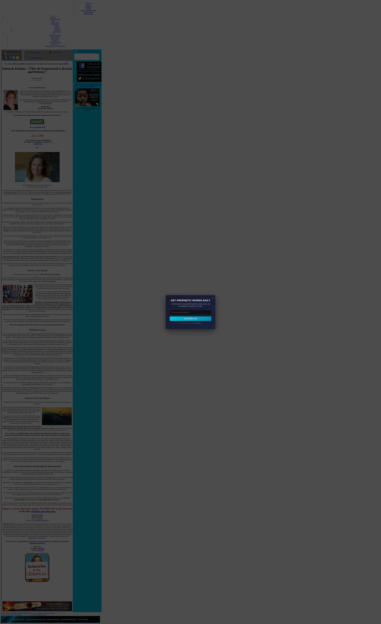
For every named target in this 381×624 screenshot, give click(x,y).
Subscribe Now (190, 318)
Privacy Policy (197, 323)
